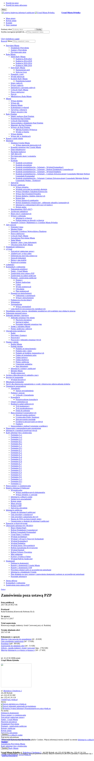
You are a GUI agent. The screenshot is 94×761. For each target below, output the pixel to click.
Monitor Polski (16, 229)
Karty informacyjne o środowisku (19, 433)
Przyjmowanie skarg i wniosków (23, 156)
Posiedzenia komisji (23, 81)
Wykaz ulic (15, 103)
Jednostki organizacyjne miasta (23, 318)
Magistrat (9, 141)
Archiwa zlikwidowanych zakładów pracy (22, 375)
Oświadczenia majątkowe (16, 331)
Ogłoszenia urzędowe (19, 269)
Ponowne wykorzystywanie (16, 523)
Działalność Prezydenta (20, 48)
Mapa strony (11, 18)
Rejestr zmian (11, 21)
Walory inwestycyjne (19, 112)
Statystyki (14, 183)
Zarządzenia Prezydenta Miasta (23, 238)
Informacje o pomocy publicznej (23, 368)
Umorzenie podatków (24, 364)
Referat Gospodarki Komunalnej (23, 532)
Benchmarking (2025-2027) (21, 209)
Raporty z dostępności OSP (21, 568)
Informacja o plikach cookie (21, 497)
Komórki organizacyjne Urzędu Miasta (26, 147)
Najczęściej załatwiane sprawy (22, 251)
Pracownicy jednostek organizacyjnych (26, 340)
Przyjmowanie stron (18, 52)
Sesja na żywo (21, 72)
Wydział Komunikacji (19, 541)
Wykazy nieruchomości (25, 298)
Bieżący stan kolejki (18, 260)
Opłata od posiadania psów (26, 355)
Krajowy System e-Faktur (21, 557)
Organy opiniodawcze (19, 402)
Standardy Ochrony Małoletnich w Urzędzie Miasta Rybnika (34, 222)
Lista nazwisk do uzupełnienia (19, 639)
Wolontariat (15, 302)
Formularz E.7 (16, 464)
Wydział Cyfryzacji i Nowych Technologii (27, 539)
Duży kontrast (11, 25)
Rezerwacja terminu (18, 262)
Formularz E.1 (16, 450)
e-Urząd (9, 249)
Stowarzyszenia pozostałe (25, 419)
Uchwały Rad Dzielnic (20, 121)
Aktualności (15, 388)
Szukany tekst (6, 29)
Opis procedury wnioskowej (22, 514)
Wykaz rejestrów (22, 187)
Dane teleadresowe (18, 149)
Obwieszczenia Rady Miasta (22, 245)
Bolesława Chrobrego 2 (12, 691)
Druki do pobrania (23, 411)
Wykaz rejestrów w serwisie (26, 495)
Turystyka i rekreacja (19, 110)
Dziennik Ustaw (17, 227)
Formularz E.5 (16, 459)
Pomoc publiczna (22, 362)
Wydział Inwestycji (18, 380)
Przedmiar (5, 644)
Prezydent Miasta (12, 45)
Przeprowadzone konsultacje (27, 399)
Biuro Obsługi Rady (18, 528)
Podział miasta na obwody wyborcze (30, 220)
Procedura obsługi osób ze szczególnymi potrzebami (31, 570)
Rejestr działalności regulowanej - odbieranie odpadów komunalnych (42, 203)
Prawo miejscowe (17, 92)
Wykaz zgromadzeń (23, 307)
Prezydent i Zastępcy (19, 335)
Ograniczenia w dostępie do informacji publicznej (30, 521)
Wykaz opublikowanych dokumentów (30, 492)
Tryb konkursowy (22, 406)
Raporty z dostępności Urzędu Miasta (25, 565)
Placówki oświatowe (24, 320)
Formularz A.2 (16, 437)
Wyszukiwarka (16, 490)
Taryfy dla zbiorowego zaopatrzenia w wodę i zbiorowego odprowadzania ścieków (38, 384)
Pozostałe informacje (19, 576)
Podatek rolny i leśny (24, 351)
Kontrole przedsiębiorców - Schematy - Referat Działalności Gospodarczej (44, 169)
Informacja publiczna (14, 510)
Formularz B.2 (16, 444)
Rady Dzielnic (11, 114)
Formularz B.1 (16, 441)
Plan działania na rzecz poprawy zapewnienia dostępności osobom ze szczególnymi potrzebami (47, 574)
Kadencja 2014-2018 (24, 61)
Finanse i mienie (12, 342)
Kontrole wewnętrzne (24, 163)
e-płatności (10, 264)
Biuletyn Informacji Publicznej (17, 488)
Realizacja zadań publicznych (22, 404)
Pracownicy (15, 338)
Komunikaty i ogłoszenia (15, 267)
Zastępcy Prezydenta (19, 50)
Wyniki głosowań (17, 76)
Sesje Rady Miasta (18, 68)
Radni (13, 333)
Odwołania (20, 289)
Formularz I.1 (16, 484)
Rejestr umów (21, 207)
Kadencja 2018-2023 (24, 59)
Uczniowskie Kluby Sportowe (27, 417)
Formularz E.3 (16, 455)
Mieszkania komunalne (15, 382)
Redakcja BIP (16, 506)
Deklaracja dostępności (20, 563)
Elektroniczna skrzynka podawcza (24, 256)
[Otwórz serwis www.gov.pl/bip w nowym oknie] (18, 12)
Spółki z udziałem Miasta (20, 326)
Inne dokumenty (22, 366)
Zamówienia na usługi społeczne (23, 276)
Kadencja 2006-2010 (24, 65)
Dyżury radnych (17, 85)
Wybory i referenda (18, 216)
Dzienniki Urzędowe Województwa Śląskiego (29, 231)
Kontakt (9, 23)
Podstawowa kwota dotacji (21, 300)
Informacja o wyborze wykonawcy (21, 650)
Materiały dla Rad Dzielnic (21, 125)
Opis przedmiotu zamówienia (12, 641)
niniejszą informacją (9, 756)
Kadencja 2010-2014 (24, 63)
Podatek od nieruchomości (26, 349)
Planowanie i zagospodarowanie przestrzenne (23, 428)
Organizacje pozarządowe (16, 386)
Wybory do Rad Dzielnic (20, 127)
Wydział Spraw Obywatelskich (23, 545)
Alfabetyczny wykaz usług (21, 253)
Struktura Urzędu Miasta (20, 143)
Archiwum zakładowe (19, 211)
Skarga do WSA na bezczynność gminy (26, 519)
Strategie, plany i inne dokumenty (24, 242)
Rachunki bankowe (18, 152)
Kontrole (14, 161)
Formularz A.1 (16, 435)
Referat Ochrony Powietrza (21, 552)
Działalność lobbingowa (15, 247)
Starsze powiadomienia (25, 391)
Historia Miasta (17, 105)
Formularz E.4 (16, 457)
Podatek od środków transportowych (30, 353)
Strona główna (11, 581)
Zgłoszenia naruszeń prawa (16, 313)
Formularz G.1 (16, 479)
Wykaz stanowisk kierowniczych (28, 145)
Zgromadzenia (16, 304)
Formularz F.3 (16, 470)
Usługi (18, 284)
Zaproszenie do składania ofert (13, 646)
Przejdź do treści (12, 3)
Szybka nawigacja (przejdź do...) (13, 32)
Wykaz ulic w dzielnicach (21, 136)
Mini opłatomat (17, 554)
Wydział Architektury (19, 537)
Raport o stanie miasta (14, 138)
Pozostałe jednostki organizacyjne (29, 324)
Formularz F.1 (16, 466)
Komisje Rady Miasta (19, 79)
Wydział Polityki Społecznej (22, 559)
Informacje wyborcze (24, 218)
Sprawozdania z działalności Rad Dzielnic (27, 123)
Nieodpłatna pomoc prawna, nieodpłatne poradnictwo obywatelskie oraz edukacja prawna (40, 311)
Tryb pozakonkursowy (24, 408)
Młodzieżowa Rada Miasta (21, 96)
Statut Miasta (16, 240)
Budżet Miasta (16, 344)
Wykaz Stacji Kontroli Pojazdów (28, 194)
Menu (10, 41)
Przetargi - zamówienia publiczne (23, 278)
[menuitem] (49, 48)
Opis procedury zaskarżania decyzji (24, 517)
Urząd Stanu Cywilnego (20, 534)
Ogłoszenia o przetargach (25, 295)
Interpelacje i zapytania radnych (23, 88)
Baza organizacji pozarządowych (23, 413)
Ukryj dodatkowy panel (10, 39)
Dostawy (19, 280)
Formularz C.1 (16, 446)
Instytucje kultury (22, 322)
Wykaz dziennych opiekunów (27, 200)
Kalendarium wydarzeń (20, 107)
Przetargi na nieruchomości (21, 293)
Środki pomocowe (18, 373)
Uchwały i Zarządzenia (25, 395)
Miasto (8, 99)
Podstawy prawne (18, 393)
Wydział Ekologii (17, 550)
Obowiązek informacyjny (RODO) (19, 526)
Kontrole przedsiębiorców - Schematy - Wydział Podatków (38, 172)
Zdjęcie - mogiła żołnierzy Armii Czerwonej (18, 648)
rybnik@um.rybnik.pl (9, 700)
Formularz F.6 (16, 477)
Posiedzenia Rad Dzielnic (21, 118)
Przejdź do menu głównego (16, 5)
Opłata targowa (22, 357)
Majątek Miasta (17, 371)
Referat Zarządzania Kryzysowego (24, 548)
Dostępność (10, 561)
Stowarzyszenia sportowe (25, 415)
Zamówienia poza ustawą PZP (22, 273)
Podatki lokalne (17, 346)
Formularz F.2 (16, 468)
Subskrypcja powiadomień (21, 499)
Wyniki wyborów (22, 132)
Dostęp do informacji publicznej (23, 512)
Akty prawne (11, 225)
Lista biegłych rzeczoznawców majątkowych (28, 309)
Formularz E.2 (16, 453)
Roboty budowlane (23, 282)
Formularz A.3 (16, 439)
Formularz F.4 (16, 472)
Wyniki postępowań (23, 287)
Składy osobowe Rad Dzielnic (22, 116)
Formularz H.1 (16, 481)
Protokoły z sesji (17, 74)
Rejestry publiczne (18, 185)
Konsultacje (15, 397)
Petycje (13, 94)
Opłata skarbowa (22, 360)
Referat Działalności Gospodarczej (24, 530)
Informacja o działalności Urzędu (23, 572)
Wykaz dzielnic (17, 101)
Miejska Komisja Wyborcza (26, 130)
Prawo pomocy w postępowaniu (18, 486)
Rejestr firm (20, 198)
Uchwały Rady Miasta (19, 90)
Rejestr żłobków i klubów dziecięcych (30, 196)
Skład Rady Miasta (18, 57)
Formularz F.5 (16, 475)
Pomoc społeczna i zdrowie (21, 329)
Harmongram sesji (23, 70)
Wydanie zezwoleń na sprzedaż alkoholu (31, 189)
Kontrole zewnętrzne (24, 165)
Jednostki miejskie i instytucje (17, 315)
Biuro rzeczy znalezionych (21, 214)
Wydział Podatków (18, 543)
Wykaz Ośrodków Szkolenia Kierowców (31, 191)
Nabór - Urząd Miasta (19, 271)
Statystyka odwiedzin (19, 508)
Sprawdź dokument (18, 258)
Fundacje (19, 424)
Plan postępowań (22, 291)
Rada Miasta (11, 54)
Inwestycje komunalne (14, 377)
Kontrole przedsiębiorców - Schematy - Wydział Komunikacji (39, 167)
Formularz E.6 (16, 461)
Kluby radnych (16, 83)
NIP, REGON (16, 154)
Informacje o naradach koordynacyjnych (21, 430)
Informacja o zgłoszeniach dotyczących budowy (34, 205)
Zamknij (5, 734)
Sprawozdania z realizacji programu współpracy (29, 426)
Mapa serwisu (16, 503)
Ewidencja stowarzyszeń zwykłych (29, 422)
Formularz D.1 (16, 448)
